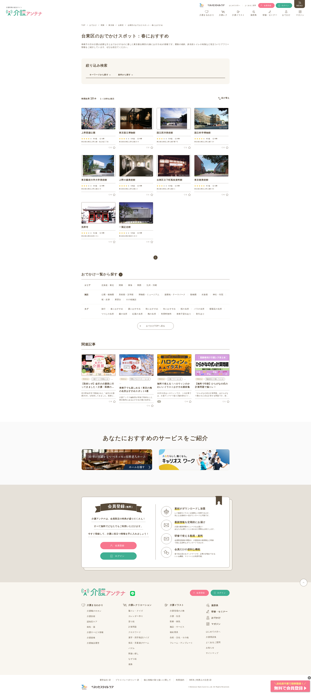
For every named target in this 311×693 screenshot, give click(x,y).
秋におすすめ (152, 309)
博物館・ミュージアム (149, 295)
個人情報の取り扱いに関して (157, 680)
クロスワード (134, 632)
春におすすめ (117, 309)
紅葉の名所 (137, 314)
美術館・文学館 (126, 295)
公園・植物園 (107, 295)
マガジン (216, 624)
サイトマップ (212, 653)
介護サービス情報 (95, 632)
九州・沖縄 (151, 285)
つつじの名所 (107, 314)
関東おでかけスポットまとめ (139, 379)
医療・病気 (175, 621)
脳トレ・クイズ (135, 611)
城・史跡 (105, 299)
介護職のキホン (94, 611)
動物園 (193, 295)
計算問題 (132, 627)
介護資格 (91, 638)
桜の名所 (185, 309)
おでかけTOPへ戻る (155, 326)
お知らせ (210, 648)
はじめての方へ (234, 5)
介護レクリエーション (140, 605)
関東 (121, 285)
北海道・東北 (107, 285)
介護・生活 (175, 616)
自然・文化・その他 (179, 637)
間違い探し (133, 654)
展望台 (118, 299)
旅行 (103, 309)
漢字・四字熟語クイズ (138, 637)
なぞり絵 (132, 659)
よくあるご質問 (250, 5)
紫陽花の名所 (215, 309)
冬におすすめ (169, 309)
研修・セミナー (219, 611)
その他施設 (131, 299)
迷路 (130, 664)
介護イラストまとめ (174, 379)
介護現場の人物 (177, 611)
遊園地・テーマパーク (174, 295)
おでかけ (216, 618)
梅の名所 (152, 314)
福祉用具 (174, 632)
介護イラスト (177, 605)
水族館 (205, 295)
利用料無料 (166, 314)
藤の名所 (123, 314)
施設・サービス (177, 627)
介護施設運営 (93, 643)
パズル (131, 648)
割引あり (200, 314)
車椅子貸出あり (184, 314)
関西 (139, 285)
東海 (130, 285)
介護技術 (91, 616)
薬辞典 (214, 605)
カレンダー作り (135, 616)
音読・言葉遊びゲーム (138, 643)
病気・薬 (91, 627)
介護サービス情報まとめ (100, 379)
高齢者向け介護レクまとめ (215, 379)
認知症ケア (92, 622)
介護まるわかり (95, 605)
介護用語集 (211, 637)
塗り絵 (131, 621)
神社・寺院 (218, 295)
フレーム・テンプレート (181, 643)
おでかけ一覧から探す (99, 274)
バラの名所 (199, 309)
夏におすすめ (134, 309)
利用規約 (180, 680)
